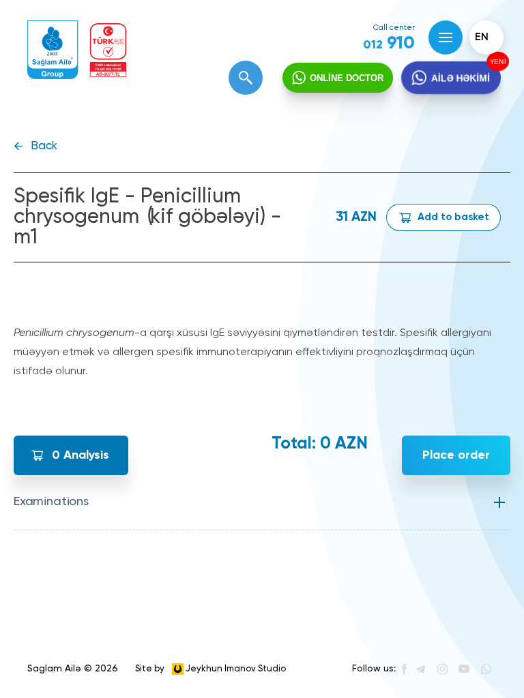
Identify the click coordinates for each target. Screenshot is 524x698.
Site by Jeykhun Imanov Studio (210, 668)
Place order (456, 455)
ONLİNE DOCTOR (346, 78)
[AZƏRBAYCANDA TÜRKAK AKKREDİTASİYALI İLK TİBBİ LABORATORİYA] (108, 50)
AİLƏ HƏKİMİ (460, 77)
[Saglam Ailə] (52, 50)
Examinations (51, 502)
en (482, 37)
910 (389, 43)
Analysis (80, 455)
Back (44, 146)
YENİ (497, 61)
